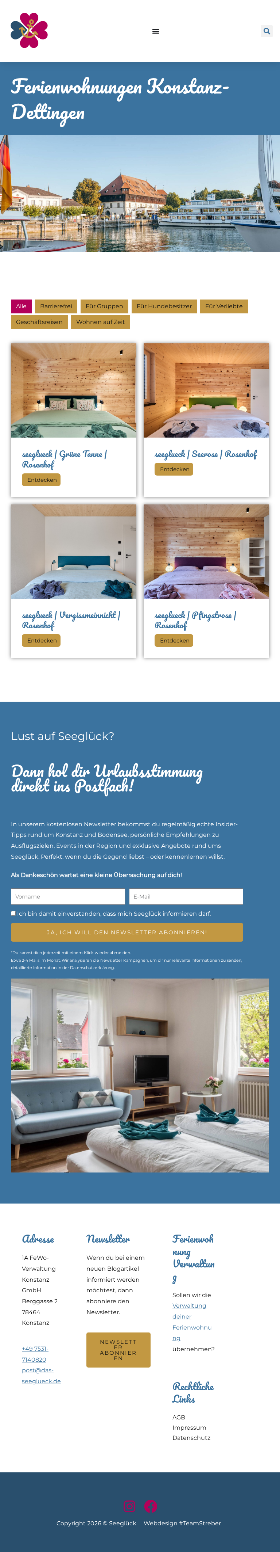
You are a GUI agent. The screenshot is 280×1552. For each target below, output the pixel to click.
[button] (267, 31)
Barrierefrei (56, 306)
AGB (178, 1417)
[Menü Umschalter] (156, 31)
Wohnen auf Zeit (100, 322)
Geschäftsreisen (39, 322)
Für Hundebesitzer (164, 306)
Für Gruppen (104, 306)
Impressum (189, 1427)
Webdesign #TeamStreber (182, 1523)
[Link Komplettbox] (73, 420)
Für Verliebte (224, 306)
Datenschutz (191, 1437)
